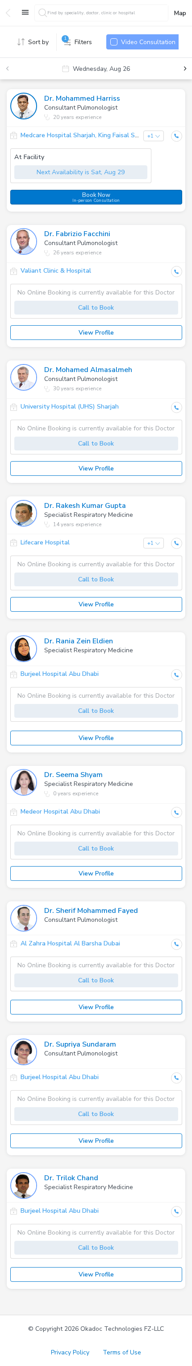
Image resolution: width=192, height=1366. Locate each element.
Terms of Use (122, 1352)
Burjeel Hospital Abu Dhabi (60, 674)
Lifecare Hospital (45, 542)
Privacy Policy (70, 1352)
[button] (23, 108)
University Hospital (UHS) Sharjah (70, 406)
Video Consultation (148, 42)
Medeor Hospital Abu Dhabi (60, 811)
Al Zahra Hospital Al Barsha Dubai (70, 943)
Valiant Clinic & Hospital (56, 270)
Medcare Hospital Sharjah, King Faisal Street (85, 135)
